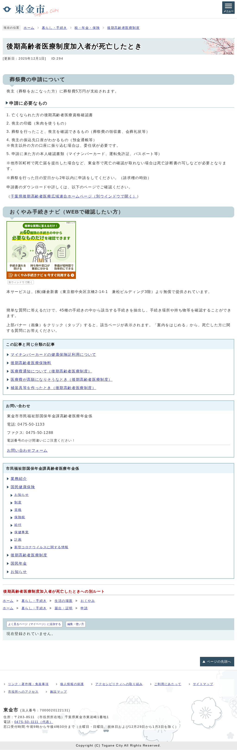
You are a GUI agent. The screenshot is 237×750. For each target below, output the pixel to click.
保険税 (19, 517)
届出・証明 (64, 608)
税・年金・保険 (87, 28)
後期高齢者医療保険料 (31, 363)
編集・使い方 (75, 624)
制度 (18, 502)
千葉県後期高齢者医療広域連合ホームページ (74, 196)
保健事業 (21, 532)
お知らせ (21, 495)
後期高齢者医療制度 (123, 28)
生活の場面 (64, 601)
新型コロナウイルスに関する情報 (41, 547)
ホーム (29, 28)
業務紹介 (19, 479)
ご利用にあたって (167, 684)
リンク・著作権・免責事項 (28, 684)
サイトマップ (203, 684)
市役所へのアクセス (23, 691)
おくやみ (88, 601)
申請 (84, 608)
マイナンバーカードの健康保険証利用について (53, 355)
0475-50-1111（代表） (33, 722)
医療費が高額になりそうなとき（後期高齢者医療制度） (61, 379)
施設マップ (58, 691)
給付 (18, 525)
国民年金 (19, 563)
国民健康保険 (23, 487)
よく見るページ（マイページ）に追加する (34, 624)
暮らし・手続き (54, 28)
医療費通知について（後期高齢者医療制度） (51, 371)
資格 (18, 510)
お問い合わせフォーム (27, 450)
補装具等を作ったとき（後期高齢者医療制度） (53, 388)
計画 (18, 539)
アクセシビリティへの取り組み (119, 684)
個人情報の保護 (72, 684)
